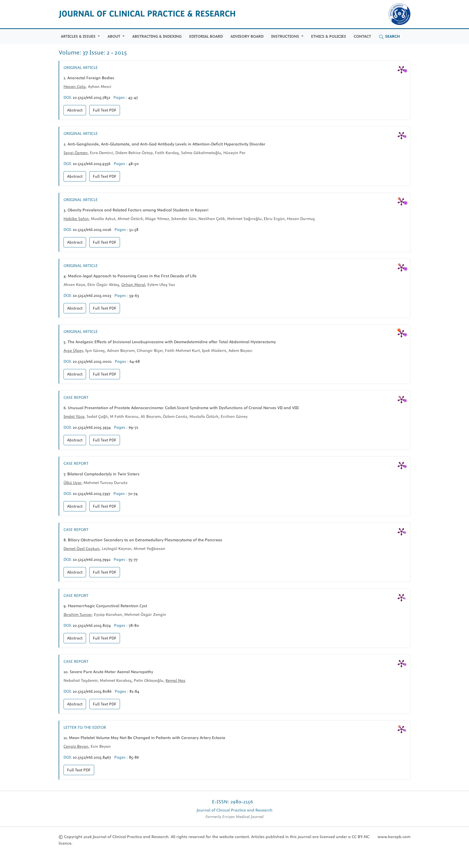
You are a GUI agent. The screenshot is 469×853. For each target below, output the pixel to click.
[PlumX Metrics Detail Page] (401, 69)
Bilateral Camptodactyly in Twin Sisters (102, 474)
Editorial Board (206, 36)
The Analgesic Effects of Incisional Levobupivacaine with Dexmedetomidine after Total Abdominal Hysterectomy (170, 341)
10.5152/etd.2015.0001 (92, 361)
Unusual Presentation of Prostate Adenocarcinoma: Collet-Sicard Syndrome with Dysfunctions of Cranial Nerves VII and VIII (181, 407)
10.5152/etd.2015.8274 (92, 625)
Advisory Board (247, 36)
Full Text (104, 110)
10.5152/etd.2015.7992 (91, 559)
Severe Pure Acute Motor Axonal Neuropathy (108, 671)
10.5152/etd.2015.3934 (92, 427)
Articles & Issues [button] (79, 36)
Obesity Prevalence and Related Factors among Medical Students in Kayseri (136, 210)
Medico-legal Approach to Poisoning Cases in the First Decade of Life (130, 275)
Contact (362, 36)
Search (392, 36)
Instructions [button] (285, 36)
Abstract (75, 110)
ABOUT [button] (114, 36)
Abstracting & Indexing (157, 36)
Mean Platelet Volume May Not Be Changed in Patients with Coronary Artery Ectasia (144, 737)
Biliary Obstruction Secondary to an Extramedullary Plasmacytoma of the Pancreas (143, 539)
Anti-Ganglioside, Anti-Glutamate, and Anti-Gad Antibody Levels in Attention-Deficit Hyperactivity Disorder (164, 144)
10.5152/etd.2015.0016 (92, 229)
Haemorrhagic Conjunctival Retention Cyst (105, 605)
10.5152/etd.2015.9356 (91, 163)
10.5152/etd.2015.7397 (91, 493)
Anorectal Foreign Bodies (89, 77)
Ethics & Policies (328, 36)
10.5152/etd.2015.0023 (92, 295)
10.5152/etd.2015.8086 (92, 691)
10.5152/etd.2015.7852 (91, 97)
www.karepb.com (394, 836)
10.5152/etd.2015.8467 (92, 757)
